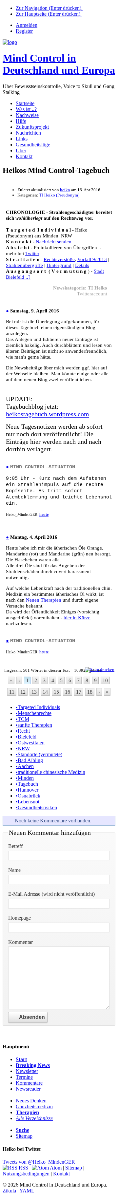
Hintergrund (59, 265)
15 (56, 692)
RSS (22, 1168)
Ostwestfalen (30, 742)
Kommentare (29, 1083)
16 (67, 692)
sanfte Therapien (34, 725)
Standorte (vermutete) (39, 754)
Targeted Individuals (38, 707)
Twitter (32, 253)
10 (105, 680)
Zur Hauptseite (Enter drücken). (49, 14)
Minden (25, 778)
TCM (22, 719)
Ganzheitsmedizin (34, 1106)
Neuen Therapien (43, 600)
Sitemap (24, 1136)
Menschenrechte (33, 713)
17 (78, 692)
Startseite (25, 103)
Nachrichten (28, 133)
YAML (26, 1190)
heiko (65, 189)
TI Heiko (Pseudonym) (59, 195)
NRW (23, 748)
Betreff (15, 846)
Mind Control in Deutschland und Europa (59, 64)
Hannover (27, 790)
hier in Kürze (77, 617)
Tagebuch (27, 784)
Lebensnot (27, 801)
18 (89, 692)
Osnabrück (28, 795)
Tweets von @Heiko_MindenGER (39, 1162)
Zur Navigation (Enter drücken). (49, 8)
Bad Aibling (29, 760)
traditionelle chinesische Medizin (50, 772)
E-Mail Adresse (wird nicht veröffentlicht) (51, 894)
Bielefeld (26, 737)
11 (11, 692)
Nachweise (27, 115)
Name (14, 870)
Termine (24, 1077)
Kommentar (20, 942)
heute (44, 514)
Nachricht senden (53, 241)
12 (23, 692)
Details (82, 265)
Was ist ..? (26, 109)
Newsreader (28, 1089)
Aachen (25, 766)
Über (21, 150)
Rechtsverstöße (59, 259)
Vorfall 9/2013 (92, 259)
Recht (23, 731)
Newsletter (27, 1071)
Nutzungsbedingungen (26, 1173)
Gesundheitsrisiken (36, 807)
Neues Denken (31, 1100)
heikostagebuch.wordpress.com (47, 414)
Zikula (9, 1190)
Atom (55, 1168)
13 (34, 692)
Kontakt (24, 156)
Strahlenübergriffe (24, 265)
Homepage (19, 918)
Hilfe (21, 121)
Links (22, 138)
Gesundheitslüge (33, 144)
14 (45, 692)
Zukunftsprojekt (32, 127)
